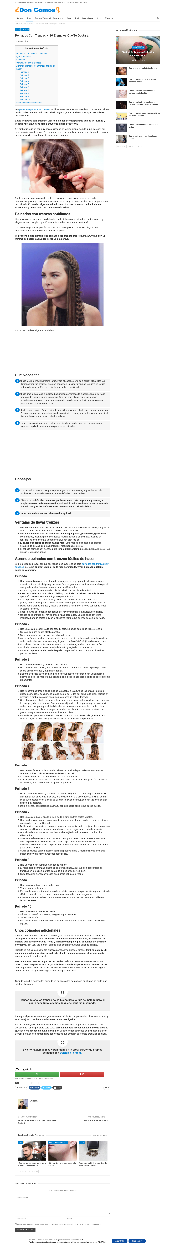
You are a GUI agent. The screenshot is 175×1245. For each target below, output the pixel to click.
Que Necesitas (23, 56)
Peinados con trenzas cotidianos (32, 53)
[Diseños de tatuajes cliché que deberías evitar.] (138, 50)
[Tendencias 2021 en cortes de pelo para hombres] (93, 1151)
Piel (77, 18)
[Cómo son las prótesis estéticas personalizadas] (121, 82)
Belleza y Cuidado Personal (48, 18)
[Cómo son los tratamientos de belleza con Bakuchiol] (121, 94)
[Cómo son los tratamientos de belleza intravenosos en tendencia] (121, 105)
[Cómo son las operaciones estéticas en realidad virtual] (121, 116)
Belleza (20, 18)
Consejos (20, 60)
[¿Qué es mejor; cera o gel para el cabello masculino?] (32, 1151)
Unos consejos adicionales (29, 102)
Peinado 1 (24, 72)
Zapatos (109, 18)
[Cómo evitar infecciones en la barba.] (62, 1151)
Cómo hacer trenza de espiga (94, 1120)
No (82, 1074)
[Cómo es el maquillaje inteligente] (121, 71)
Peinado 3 (24, 78)
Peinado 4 (24, 81)
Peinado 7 (24, 90)
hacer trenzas (25, 1083)
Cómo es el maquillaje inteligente (143, 68)
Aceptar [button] (119, 1241)
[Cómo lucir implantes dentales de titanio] (121, 139)
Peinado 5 (24, 84)
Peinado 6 (24, 87)
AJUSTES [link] (102, 1242)
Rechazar (137, 1241)
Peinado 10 (25, 99)
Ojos (99, 18)
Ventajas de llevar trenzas (28, 63)
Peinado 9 (24, 96)
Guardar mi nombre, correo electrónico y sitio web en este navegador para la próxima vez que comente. (59, 1224)
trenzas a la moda (70, 1052)
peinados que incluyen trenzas (34, 109)
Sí (37, 1074)
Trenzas (25, 30)
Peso (69, 18)
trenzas (35, 1083)
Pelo (29, 18)
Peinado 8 (24, 93)
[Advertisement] (85, 63)
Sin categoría (138, 47)
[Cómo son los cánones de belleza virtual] (121, 128)
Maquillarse (87, 18)
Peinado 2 (24, 75)
